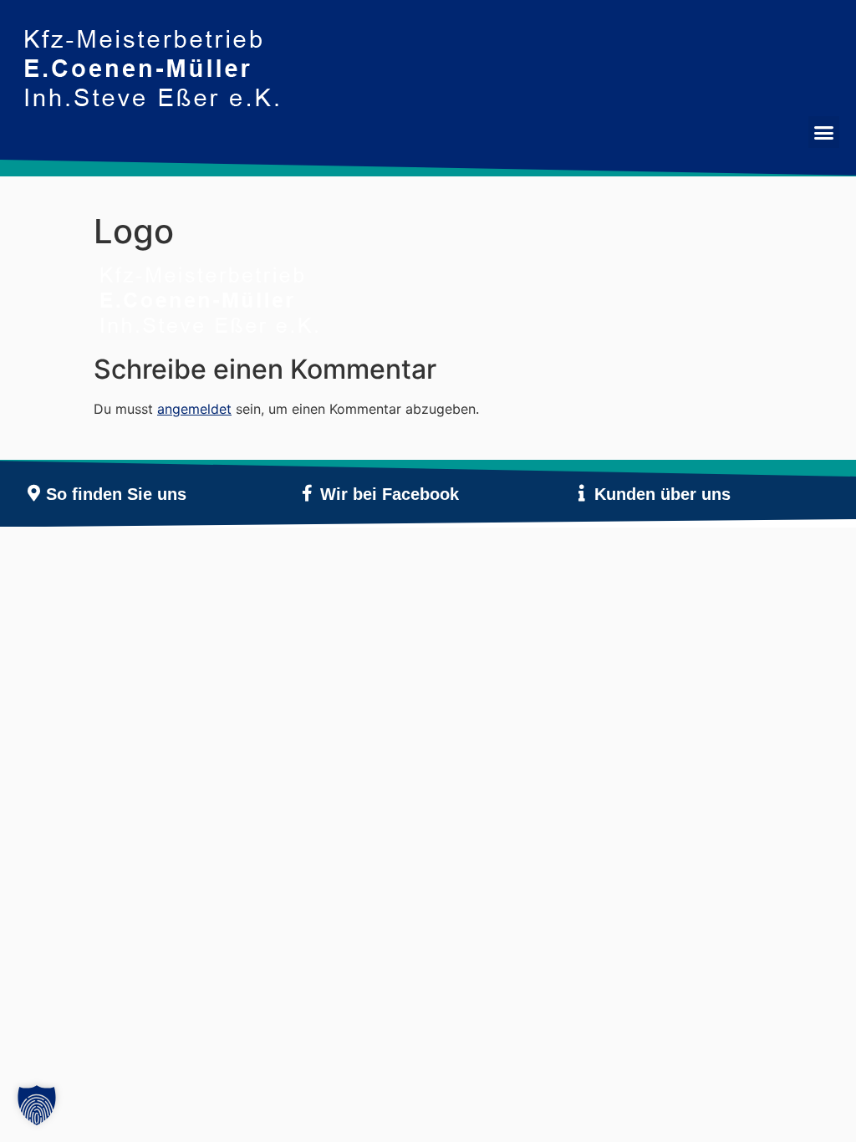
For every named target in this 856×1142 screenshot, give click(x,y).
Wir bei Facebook (389, 494)
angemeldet (194, 408)
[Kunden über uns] (581, 493)
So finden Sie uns (116, 494)
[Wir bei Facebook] (307, 493)
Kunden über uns (662, 494)
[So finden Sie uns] (33, 493)
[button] (824, 132)
